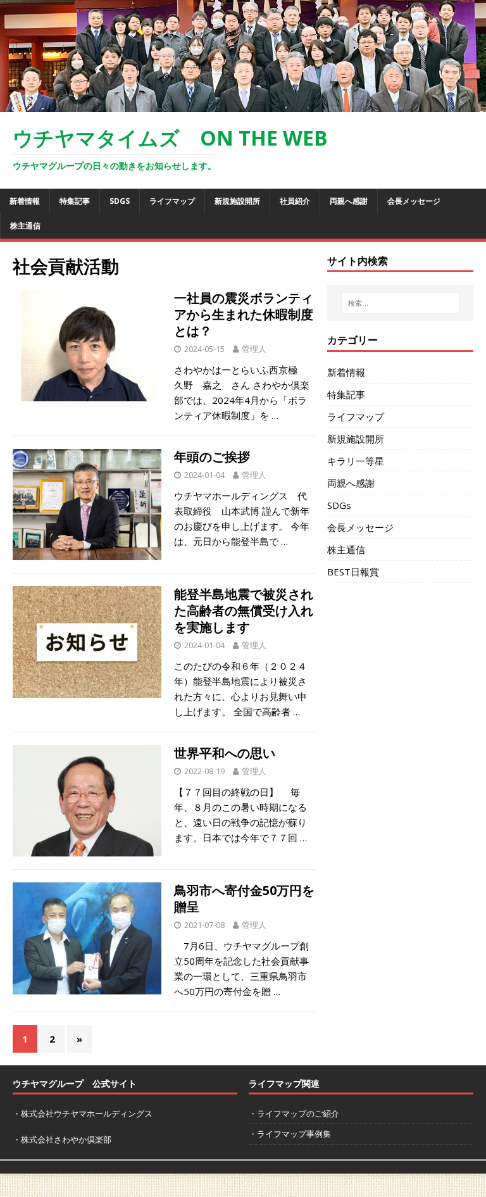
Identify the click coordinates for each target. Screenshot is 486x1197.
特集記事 (74, 201)
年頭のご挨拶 (212, 456)
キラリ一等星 (355, 460)
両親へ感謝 (349, 201)
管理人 (254, 348)
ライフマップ (172, 201)
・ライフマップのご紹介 (294, 1113)
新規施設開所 (237, 201)
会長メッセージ (413, 201)
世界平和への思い (224, 752)
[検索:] (400, 303)
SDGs (119, 201)
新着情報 (24, 201)
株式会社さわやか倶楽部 (66, 1139)
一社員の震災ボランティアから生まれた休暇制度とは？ (243, 314)
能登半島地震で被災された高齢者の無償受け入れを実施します (243, 611)
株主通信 (25, 225)
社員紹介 (295, 201)
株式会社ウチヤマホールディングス (87, 1113)
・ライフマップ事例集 (290, 1133)
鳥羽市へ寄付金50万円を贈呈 (244, 898)
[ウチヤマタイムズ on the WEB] (243, 104)
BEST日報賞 (353, 571)
